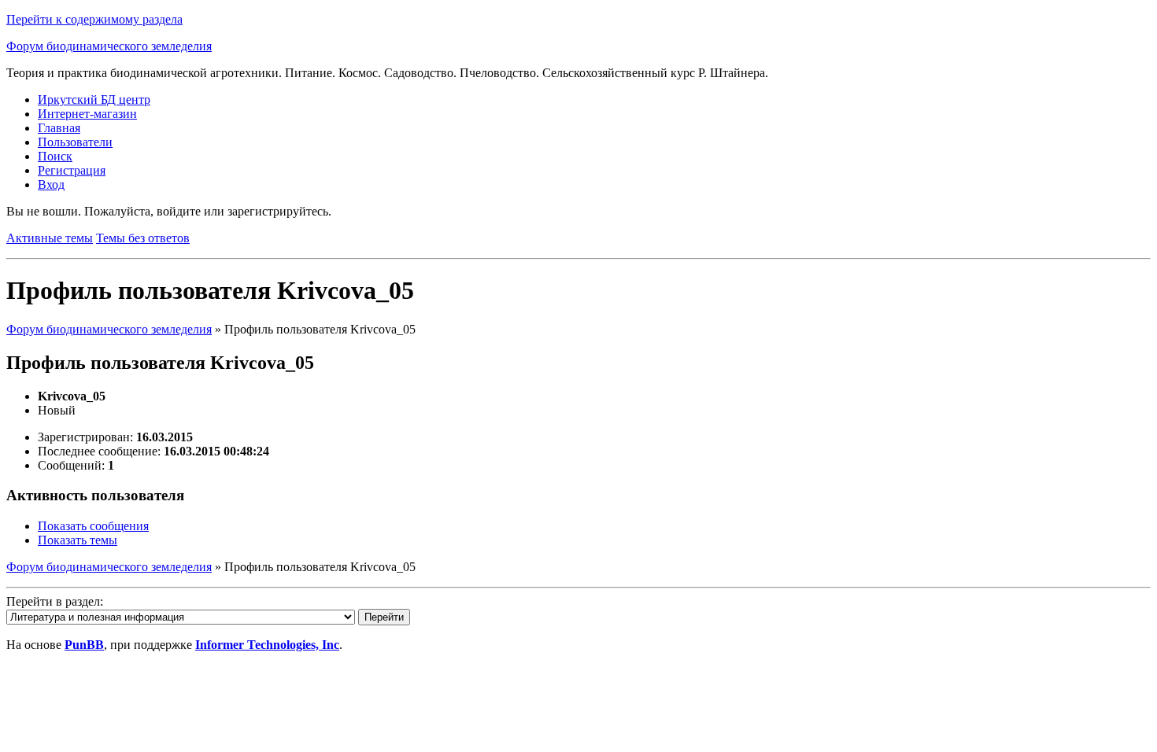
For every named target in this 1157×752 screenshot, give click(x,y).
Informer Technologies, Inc (267, 644)
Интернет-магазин (87, 113)
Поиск (55, 156)
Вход (51, 184)
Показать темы (77, 540)
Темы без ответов (143, 238)
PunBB (84, 644)
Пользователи (75, 142)
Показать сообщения (93, 526)
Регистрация (71, 170)
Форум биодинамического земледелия (109, 46)
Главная (59, 128)
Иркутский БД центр (94, 99)
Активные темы (49, 238)
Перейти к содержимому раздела (94, 19)
